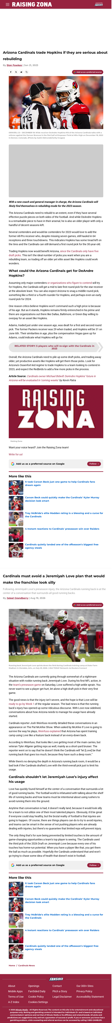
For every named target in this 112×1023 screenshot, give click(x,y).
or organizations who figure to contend (69, 282)
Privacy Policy (84, 991)
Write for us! (16, 454)
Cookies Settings (38, 1002)
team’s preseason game (27, 684)
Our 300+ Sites (84, 985)
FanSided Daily (37, 991)
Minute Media (21, 1010)
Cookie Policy (36, 996)
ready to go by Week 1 (21, 703)
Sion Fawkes (14, 65)
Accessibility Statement (90, 996)
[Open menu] (7, 4)
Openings (33, 985)
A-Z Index (13, 1002)
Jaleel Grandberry (17, 598)
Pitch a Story (59, 991)
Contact (57, 985)
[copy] (26, 72)
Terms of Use (16, 996)
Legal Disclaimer (62, 996)
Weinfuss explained (49, 731)
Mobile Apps (15, 991)
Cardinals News (26, 965)
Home (12, 965)
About (11, 985)
